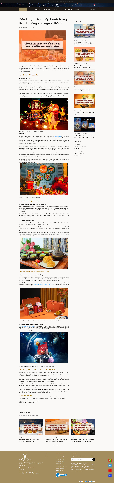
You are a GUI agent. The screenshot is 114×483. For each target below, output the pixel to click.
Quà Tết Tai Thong (78, 148)
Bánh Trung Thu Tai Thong (80, 146)
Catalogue (47, 9)
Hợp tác (77, 9)
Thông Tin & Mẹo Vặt (79, 153)
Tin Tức (55, 9)
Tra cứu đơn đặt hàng (60, 465)
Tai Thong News (77, 155)
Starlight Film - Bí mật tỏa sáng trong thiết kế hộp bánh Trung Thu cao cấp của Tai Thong (84, 136)
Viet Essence (77, 144)
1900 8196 (93, 9)
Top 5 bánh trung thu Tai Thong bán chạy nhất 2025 (84, 113)
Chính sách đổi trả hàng (60, 468)
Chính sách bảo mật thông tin (61, 466)
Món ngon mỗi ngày (78, 151)
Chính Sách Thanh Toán (60, 459)
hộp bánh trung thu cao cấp (31, 209)
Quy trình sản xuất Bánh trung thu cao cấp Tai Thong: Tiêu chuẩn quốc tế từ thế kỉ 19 (84, 90)
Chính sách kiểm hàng (59, 463)
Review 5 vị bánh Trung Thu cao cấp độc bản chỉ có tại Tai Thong (84, 66)
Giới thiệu (63, 9)
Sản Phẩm (37, 9)
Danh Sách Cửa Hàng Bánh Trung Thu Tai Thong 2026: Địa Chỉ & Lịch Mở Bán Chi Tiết (84, 43)
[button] (33, 1)
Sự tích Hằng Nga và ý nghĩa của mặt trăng (31, 197)
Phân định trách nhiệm (60, 461)
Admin (33, 27)
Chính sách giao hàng (59, 470)
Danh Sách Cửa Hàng (60, 456)
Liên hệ (70, 9)
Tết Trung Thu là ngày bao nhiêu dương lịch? (33, 131)
